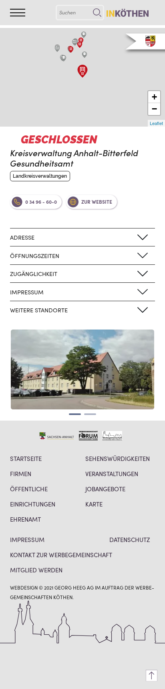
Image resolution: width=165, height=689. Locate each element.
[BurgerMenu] (17, 12)
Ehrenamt (25, 519)
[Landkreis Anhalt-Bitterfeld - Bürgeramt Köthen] (79, 45)
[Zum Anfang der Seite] (151, 675)
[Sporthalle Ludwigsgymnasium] (74, 42)
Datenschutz (129, 539)
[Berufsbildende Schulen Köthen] (83, 35)
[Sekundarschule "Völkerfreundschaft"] (84, 55)
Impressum (27, 539)
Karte (94, 504)
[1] (74, 414)
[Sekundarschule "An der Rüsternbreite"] (63, 58)
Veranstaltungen (111, 473)
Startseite (26, 458)
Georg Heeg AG (74, 587)
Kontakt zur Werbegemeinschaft (61, 554)
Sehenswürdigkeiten (117, 458)
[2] (90, 414)
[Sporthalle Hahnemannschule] (57, 49)
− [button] (154, 109)
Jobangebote (105, 488)
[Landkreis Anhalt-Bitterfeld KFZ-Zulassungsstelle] (82, 74)
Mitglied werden (36, 570)
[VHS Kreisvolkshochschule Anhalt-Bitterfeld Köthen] (71, 49)
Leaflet (156, 123)
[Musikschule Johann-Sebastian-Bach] (81, 41)
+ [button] (154, 97)
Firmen (20, 473)
